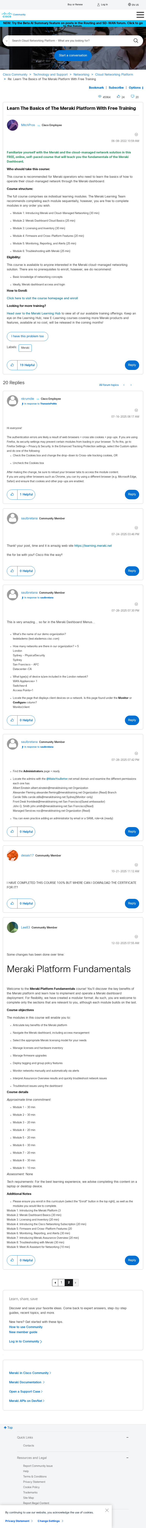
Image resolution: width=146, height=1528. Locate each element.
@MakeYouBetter (57, 779)
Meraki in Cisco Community (29, 1373)
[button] (12, 365)
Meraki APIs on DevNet (25, 1401)
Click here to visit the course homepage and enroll (42, 298)
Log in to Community (24, 1341)
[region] (56, 1516)
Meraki (25, 348)
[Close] (107, 1510)
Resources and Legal (32, 1458)
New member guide (23, 1332)
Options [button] (135, 87)
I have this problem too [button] (27, 336)
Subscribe (116, 87)
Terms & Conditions (35, 1477)
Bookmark (96, 87)
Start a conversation (73, 55)
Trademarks (30, 1493)
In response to (40, 404)
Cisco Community (15, 74)
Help (26, 1471)
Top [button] (10, 1427)
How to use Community (26, 1327)
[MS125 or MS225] (130, 385)
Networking (81, 74)
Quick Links (25, 1437)
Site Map (28, 1498)
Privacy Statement (17, 1520)
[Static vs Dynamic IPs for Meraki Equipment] (124, 385)
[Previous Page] (55, 1282)
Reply (132, 365)
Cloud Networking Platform (114, 74)
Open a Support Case (24, 1392)
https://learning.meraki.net (93, 545)
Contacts (28, 1446)
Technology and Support (50, 74)
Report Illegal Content (36, 1503)
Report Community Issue (38, 1466)
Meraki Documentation (25, 1382)
